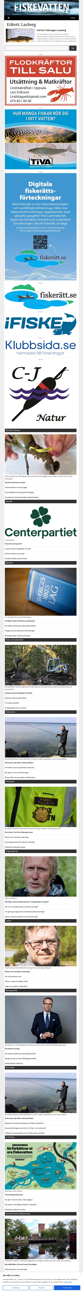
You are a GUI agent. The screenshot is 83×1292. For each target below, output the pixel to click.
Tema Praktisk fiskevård (14, 1195)
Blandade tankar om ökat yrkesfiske (17, 636)
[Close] (80, 1274)
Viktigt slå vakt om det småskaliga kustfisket (20, 1058)
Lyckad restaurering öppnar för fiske (18, 549)
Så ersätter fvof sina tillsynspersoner (19, 832)
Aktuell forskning (13, 430)
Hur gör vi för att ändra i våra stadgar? (19, 1200)
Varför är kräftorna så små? (15, 482)
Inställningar (16, 1288)
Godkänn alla (67, 1288)
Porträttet (10, 1067)
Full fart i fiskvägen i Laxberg (51, 30)
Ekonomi (9, 563)
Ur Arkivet (10, 1137)
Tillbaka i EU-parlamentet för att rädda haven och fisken (25, 1133)
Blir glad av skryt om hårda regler (17, 772)
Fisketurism (10, 712)
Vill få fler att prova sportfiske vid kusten (19, 767)
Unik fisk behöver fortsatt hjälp (16, 487)
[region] (41, 1282)
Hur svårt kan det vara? (13, 976)
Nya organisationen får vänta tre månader (20, 842)
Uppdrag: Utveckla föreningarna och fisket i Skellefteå (24, 1123)
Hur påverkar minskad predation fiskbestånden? (22, 497)
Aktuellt (9, 501)
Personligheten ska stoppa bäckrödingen (19, 492)
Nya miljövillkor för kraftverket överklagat (21, 1264)
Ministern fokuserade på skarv (16, 698)
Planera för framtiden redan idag (16, 837)
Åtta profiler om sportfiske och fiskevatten (20, 777)
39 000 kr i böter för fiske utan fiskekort (20, 621)
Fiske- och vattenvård (14, 640)
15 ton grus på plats (12, 703)
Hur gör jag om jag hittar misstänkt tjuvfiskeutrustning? (25, 912)
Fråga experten (12, 851)
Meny (73, 18)
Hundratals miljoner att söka (15, 1209)
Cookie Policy (68, 1282)
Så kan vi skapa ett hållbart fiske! (16, 981)
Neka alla (41, 1288)
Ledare (8, 921)
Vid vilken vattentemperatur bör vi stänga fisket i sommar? (27, 902)
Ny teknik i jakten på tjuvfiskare (16, 558)
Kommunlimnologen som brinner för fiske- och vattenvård (25, 1128)
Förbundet (10, 781)
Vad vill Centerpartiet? (13, 544)
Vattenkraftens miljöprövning (18, 1213)
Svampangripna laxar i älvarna (15, 708)
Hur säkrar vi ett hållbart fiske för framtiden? (21, 1205)
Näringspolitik (11, 990)
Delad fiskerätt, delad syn (14, 1063)
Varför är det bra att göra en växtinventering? (21, 917)
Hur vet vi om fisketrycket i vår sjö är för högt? (21, 907)
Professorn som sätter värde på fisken (19, 763)
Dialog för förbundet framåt (15, 847)
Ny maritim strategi (12, 1049)
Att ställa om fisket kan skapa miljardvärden (20, 626)
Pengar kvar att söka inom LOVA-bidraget (20, 631)
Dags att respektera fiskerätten (16, 986)
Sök (73, 48)
